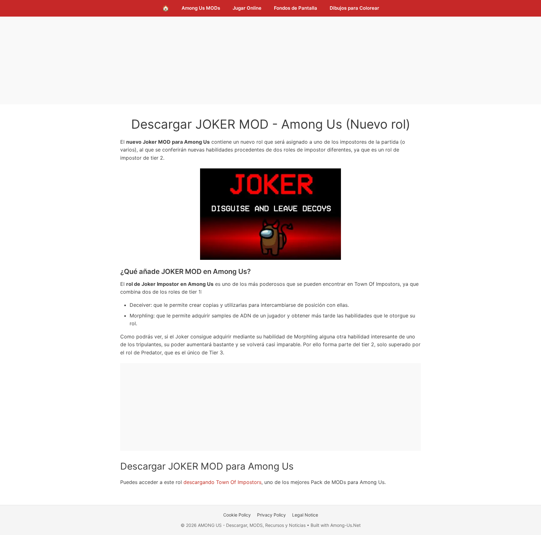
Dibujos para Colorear (354, 8)
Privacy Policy (271, 514)
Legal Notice (305, 514)
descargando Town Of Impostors (222, 482)
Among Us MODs (201, 8)
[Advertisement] (270, 60)
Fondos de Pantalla (295, 8)
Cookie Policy (237, 514)
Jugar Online (247, 8)
